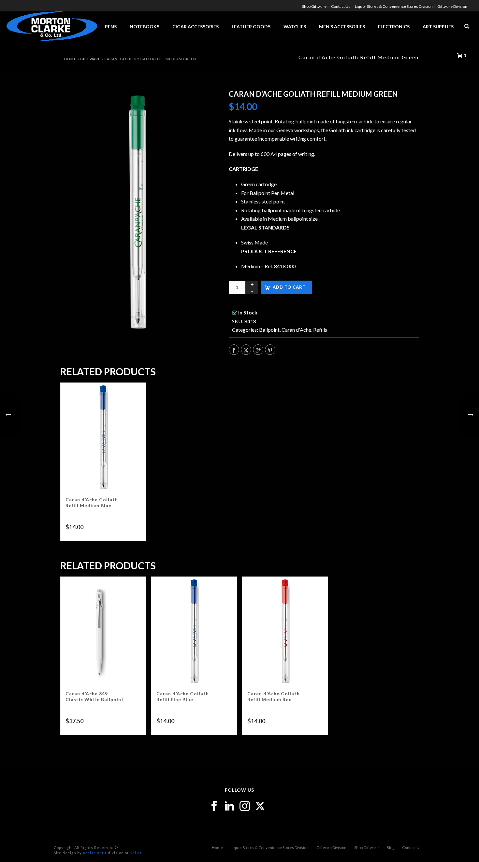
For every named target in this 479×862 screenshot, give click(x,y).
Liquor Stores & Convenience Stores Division (270, 847)
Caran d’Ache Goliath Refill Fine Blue (182, 696)
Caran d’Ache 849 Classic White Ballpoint (94, 696)
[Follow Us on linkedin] (229, 806)
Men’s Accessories (342, 26)
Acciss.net (93, 853)
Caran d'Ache (296, 330)
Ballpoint (269, 330)
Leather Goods (251, 26)
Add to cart (289, 287)
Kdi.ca (136, 853)
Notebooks (144, 26)
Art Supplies (438, 26)
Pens (111, 26)
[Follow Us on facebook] (214, 806)
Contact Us (411, 847)
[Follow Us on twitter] (260, 806)
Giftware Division (331, 847)
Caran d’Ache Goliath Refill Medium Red (273, 696)
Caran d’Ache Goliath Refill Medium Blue (91, 502)
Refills (320, 330)
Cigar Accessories (195, 26)
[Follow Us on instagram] (245, 806)
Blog (390, 847)
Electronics (394, 26)
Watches (294, 26)
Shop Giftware (366, 847)
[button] (201, 103)
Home (217, 847)
